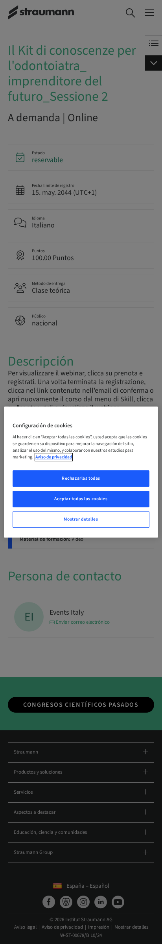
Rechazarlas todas (81, 478)
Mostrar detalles (81, 519)
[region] (81, 472)
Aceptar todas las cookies (80, 498)
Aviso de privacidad (53, 457)
